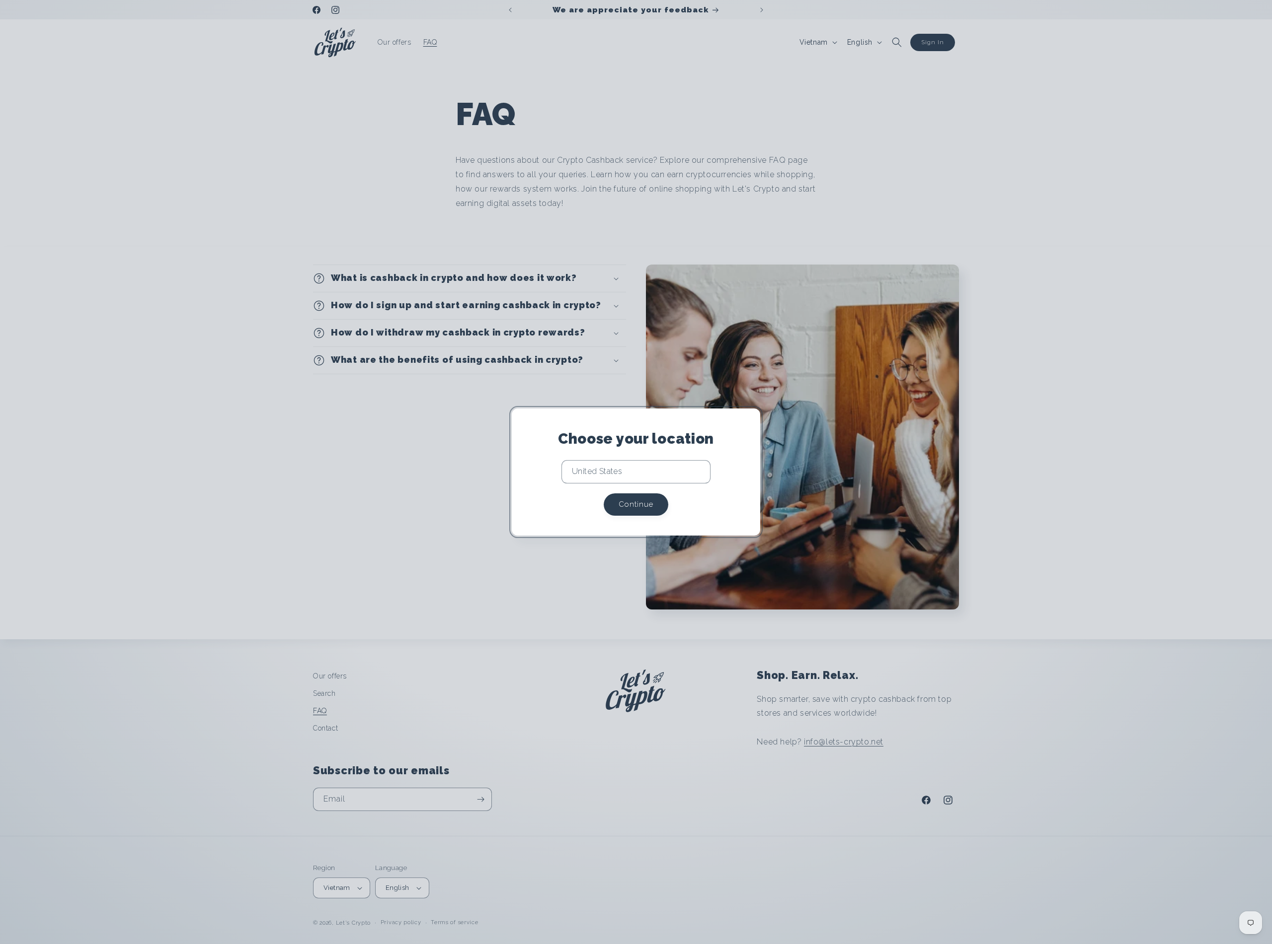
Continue (636, 504)
